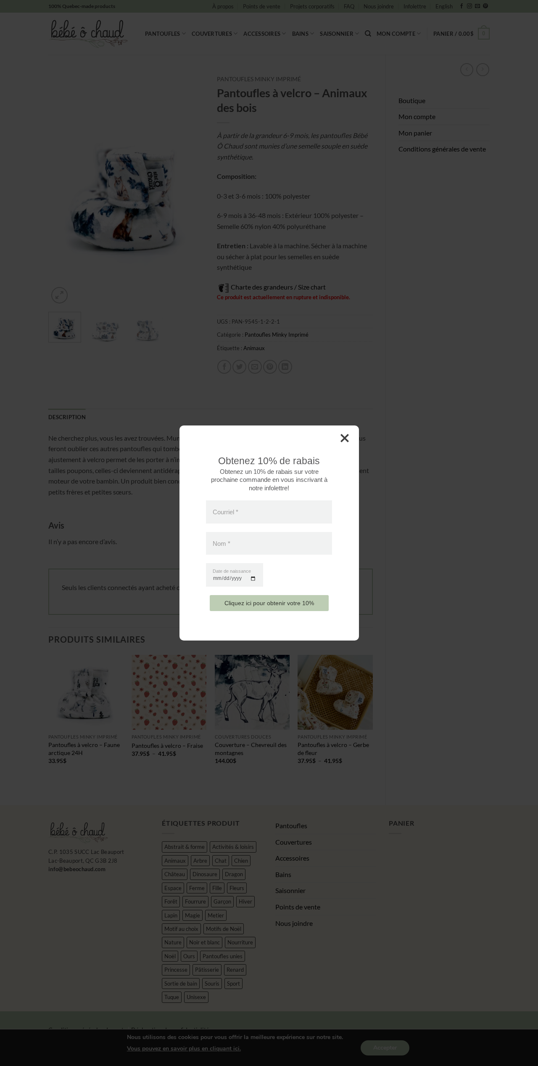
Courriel (225, 512)
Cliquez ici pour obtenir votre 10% (269, 603)
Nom (221, 543)
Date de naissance (232, 571)
